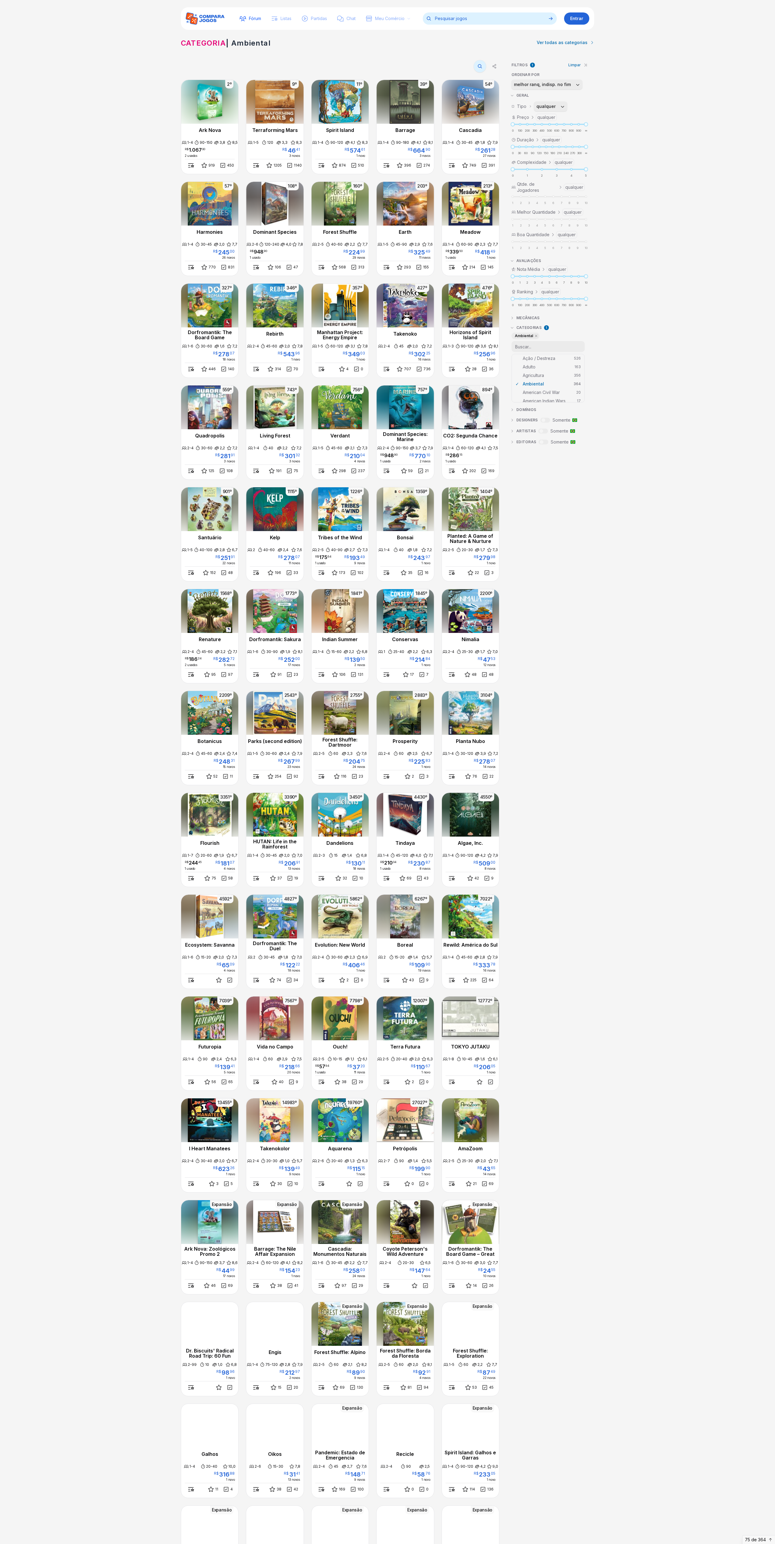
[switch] (545, 420)
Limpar (574, 65)
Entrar (576, 18)
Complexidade (545, 162)
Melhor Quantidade (549, 212)
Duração (538, 139)
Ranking (538, 291)
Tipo (536, 106)
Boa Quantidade (546, 234)
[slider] (513, 124)
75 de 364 (755, 1539)
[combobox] (546, 84)
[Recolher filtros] (585, 65)
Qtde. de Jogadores (550, 187)
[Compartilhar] (494, 66)
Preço (536, 117)
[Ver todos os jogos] (550, 18)
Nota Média (541, 269)
